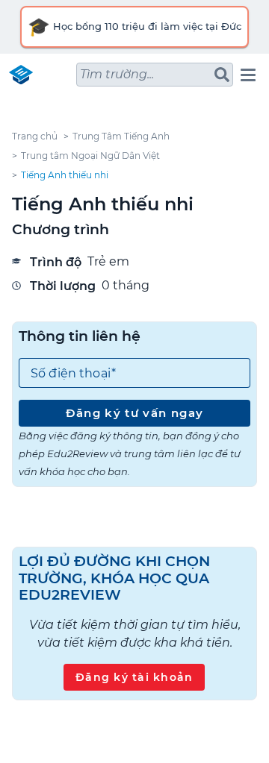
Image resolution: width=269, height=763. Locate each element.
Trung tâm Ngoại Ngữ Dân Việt (90, 155)
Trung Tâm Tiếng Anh (121, 136)
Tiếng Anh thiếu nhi (64, 174)
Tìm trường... (117, 74)
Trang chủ (35, 136)
